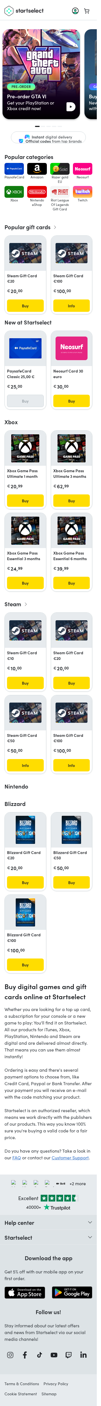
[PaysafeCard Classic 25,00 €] (25, 348)
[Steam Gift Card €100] (72, 253)
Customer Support (70, 1157)
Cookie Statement (20, 1393)
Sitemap (49, 1393)
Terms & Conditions (21, 1383)
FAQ (16, 1157)
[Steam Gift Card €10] (25, 630)
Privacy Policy (55, 1383)
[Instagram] (11, 1355)
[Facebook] (26, 1355)
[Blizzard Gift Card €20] (25, 830)
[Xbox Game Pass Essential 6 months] (72, 531)
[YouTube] (55, 1355)
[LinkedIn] (85, 1355)
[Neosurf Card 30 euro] (72, 348)
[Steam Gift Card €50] (25, 713)
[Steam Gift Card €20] (25, 253)
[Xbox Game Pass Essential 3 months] (25, 531)
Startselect (18, 1237)
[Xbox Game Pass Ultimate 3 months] (72, 448)
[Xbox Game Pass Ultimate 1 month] (25, 448)
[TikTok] (41, 1355)
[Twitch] (70, 1355)
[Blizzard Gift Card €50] (71, 830)
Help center (19, 1222)
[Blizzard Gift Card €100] (25, 912)
